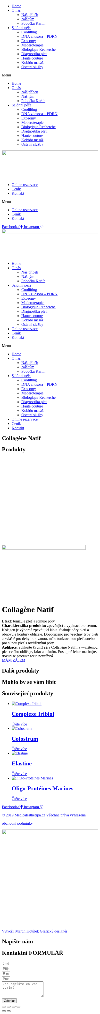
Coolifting (29, 32)
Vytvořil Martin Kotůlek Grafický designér (34, 931)
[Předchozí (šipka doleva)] (4, 1011)
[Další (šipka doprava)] (9, 1011)
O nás (16, 10)
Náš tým (27, 19)
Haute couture (32, 58)
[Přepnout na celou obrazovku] (9, 1006)
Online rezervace (25, 185)
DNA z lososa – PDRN (39, 36)
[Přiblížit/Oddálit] (4, 1006)
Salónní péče (21, 28)
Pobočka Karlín (33, 23)
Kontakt (18, 193)
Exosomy (28, 41)
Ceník (16, 189)
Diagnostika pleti (34, 54)
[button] (50, 75)
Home (16, 6)
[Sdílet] (14, 1006)
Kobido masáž (32, 62)
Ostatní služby (32, 67)
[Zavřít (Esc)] (18, 1006)
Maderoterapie (32, 45)
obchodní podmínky (17, 823)
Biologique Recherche (38, 49)
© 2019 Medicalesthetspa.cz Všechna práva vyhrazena (44, 815)
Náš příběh (29, 15)
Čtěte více (19, 724)
